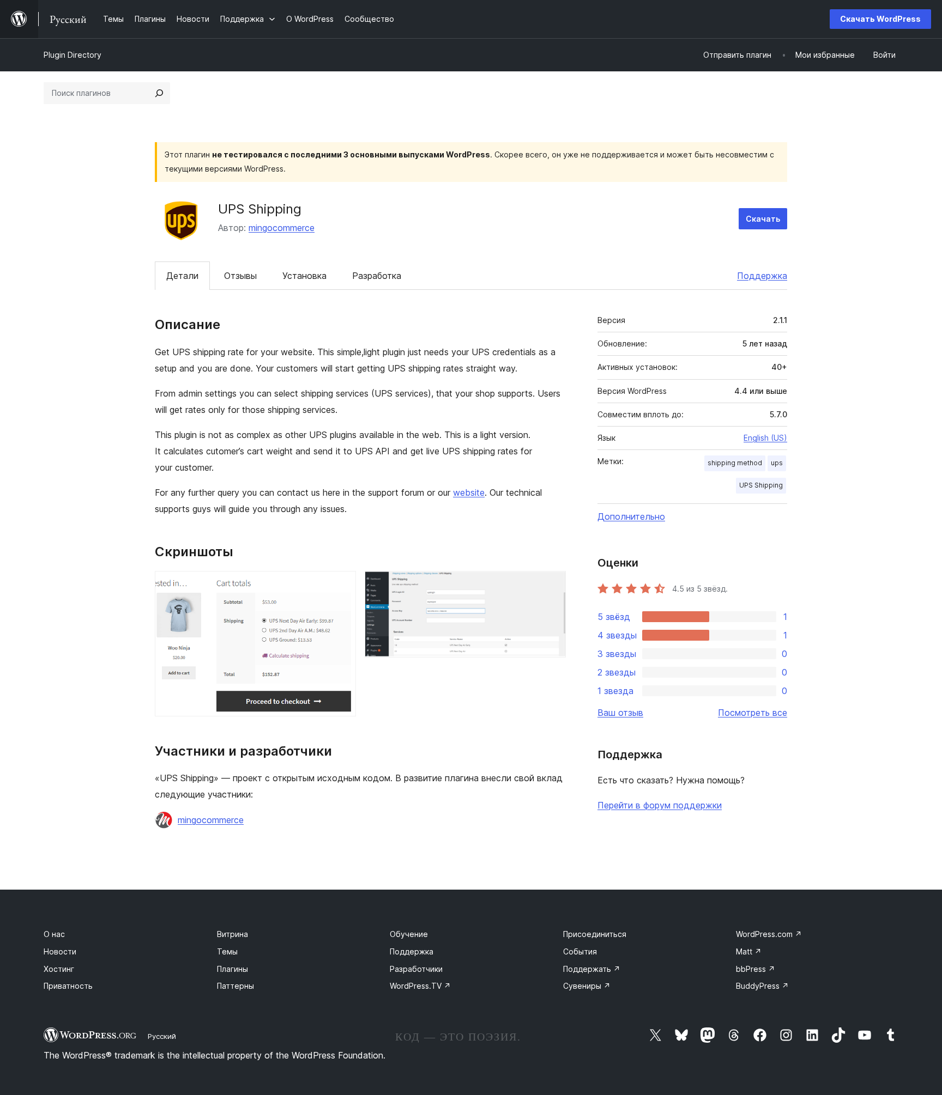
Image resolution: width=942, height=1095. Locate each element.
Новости (60, 951)
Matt (749, 951)
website (469, 492)
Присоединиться (594, 934)
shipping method (735, 463)
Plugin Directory (72, 54)
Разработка (376, 275)
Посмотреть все (752, 712)
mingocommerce (282, 227)
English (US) (765, 437)
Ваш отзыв (620, 712)
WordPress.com (769, 934)
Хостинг (59, 969)
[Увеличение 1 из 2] (341, 585)
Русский (162, 1036)
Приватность (68, 985)
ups (777, 463)
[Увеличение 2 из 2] (551, 585)
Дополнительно (631, 516)
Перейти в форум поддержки (659, 805)
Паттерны (235, 985)
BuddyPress (762, 985)
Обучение (409, 934)
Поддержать (591, 969)
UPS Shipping (761, 485)
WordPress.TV (420, 985)
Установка (304, 275)
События (580, 951)
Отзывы (240, 275)
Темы (227, 951)
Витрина (232, 934)
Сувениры (587, 985)
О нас (54, 934)
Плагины (232, 969)
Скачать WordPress (880, 18)
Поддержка (762, 275)
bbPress (755, 969)
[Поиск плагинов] (159, 93)
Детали (182, 275)
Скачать (763, 218)
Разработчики (416, 969)
